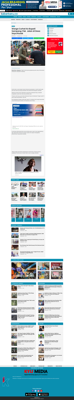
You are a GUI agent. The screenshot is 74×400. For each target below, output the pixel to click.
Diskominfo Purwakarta (54, 35)
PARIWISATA (33, 16)
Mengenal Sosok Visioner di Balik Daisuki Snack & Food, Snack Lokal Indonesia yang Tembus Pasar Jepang (52, 45)
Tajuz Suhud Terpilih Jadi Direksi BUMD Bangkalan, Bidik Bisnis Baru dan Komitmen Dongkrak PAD (32, 234)
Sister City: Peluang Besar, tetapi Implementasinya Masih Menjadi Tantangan (51, 341)
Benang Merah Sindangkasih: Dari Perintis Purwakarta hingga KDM (53, 356)
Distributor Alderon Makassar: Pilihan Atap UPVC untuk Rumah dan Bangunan (53, 294)
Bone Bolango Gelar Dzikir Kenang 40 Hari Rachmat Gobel (32, 245)
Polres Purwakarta (53, 33)
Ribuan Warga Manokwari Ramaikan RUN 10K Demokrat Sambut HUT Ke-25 (53, 301)
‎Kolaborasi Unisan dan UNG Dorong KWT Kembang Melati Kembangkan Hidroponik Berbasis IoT (53, 286)
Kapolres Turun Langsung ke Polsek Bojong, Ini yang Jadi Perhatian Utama (32, 240)
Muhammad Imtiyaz (16, 68)
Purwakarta (52, 28)
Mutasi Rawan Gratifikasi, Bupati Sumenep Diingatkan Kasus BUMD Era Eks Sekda (23, 190)
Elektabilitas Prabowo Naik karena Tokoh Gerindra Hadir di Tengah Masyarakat (41, 190)
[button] (72, 14)
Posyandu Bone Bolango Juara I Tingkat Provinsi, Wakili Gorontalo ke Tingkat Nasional (31, 252)
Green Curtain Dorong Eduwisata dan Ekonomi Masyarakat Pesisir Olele (25, 356)
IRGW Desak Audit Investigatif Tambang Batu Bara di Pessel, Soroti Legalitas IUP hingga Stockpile (26, 316)
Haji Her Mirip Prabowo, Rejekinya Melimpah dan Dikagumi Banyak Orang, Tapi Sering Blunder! (53, 334)
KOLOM (58, 16)
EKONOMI (28, 16)
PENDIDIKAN (40, 19)
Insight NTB (10, 10)
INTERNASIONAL (53, 16)
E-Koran (19, 218)
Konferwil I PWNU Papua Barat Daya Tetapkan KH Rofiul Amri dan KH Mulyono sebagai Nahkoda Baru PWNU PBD (53, 316)
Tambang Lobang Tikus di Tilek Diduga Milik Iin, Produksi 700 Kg (26, 294)
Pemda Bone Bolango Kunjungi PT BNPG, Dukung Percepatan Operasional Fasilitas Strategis (26, 308)
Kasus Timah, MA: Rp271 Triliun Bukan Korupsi (26, 286)
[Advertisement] (28, 80)
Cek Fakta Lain (59, 52)
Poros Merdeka (28, 10)
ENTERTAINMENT (46, 16)
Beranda (15, 16)
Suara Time (16, 10)
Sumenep (51, 30)
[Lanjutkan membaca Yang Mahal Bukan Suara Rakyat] (41, 328)
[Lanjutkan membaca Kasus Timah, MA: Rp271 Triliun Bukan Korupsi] (14, 288)
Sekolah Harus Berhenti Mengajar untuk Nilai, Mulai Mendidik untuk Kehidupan (53, 348)
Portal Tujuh (35, 10)
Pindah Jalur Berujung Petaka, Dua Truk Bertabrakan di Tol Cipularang (32, 229)
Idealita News (42, 10)
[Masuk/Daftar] (69, 14)
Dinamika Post (56, 10)
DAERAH (24, 16)
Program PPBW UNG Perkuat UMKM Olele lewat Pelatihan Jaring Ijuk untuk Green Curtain (26, 341)
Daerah (13, 26)
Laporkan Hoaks (52, 52)
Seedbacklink (69, 10)
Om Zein (51, 31)
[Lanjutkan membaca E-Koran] (20, 213)
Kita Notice (49, 10)
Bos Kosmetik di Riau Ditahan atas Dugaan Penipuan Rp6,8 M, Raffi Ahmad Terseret (32, 200)
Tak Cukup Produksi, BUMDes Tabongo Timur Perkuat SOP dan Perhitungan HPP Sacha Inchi (26, 334)
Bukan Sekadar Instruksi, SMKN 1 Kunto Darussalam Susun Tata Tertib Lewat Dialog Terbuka (26, 327)
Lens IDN (22, 10)
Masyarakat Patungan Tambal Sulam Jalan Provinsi (14, 200)
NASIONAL (20, 16)
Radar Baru (63, 10)
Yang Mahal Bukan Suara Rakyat (51, 326)
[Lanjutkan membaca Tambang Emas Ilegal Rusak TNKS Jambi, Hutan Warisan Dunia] (14, 303)
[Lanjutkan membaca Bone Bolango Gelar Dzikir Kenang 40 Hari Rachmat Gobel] (15, 247)
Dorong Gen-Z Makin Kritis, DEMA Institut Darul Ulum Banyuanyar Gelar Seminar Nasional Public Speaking (26, 349)
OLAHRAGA (39, 16)
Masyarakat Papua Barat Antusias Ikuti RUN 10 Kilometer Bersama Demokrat (53, 308)
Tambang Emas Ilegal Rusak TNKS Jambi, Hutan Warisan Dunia (26, 301)
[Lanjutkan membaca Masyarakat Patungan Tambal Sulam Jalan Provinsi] (15, 194)
